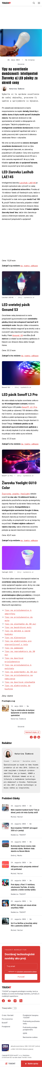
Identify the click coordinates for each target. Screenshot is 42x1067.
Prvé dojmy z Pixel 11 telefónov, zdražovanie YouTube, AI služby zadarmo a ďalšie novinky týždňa (23, 887)
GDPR (25, 1033)
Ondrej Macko (16, 855)
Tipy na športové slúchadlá (20, 682)
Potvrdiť (21, 977)
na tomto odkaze (29, 265)
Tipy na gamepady (14, 648)
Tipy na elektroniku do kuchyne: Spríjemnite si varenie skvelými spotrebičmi (23, 712)
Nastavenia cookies (30, 1037)
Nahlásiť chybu (31, 732)
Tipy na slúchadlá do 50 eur (20, 624)
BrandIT (5, 1023)
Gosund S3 (17, 335)
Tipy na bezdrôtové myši (18, 627)
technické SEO (7, 1057)
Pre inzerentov (7, 1019)
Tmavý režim (7, 1008)
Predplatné (6, 1027)
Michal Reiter (17, 817)
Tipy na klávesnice (15, 637)
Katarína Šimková (16, 89)
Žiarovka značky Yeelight (16, 493)
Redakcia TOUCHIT (18, 835)
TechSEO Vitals (27, 1057)
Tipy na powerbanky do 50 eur (21, 671)
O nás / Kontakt (8, 1015)
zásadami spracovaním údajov (27, 971)
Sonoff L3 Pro (29, 407)
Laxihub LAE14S (27, 182)
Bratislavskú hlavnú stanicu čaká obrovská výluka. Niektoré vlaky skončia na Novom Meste (23, 848)
